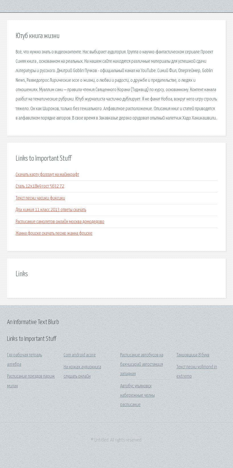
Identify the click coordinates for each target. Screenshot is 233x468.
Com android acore (80, 355)
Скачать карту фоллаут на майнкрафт (47, 174)
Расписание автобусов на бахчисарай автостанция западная (141, 365)
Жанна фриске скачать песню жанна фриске (54, 233)
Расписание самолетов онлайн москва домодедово (60, 221)
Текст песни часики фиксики (40, 198)
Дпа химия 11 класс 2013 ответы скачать (51, 209)
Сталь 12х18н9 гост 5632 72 (40, 186)
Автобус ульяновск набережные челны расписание (137, 396)
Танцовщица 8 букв (192, 355)
